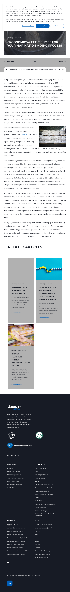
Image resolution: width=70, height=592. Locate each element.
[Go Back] (35, 62)
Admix (9, 38)
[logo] (14, 407)
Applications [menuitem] (40, 464)
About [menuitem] (37, 520)
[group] (35, 69)
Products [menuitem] (11, 520)
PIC (36, 135)
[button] (6, 70)
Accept (42, 26)
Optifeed (26, 135)
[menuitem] (10, 468)
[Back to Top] (9, 583)
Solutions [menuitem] (11, 464)
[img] (59, 70)
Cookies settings (28, 26)
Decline (57, 26)
